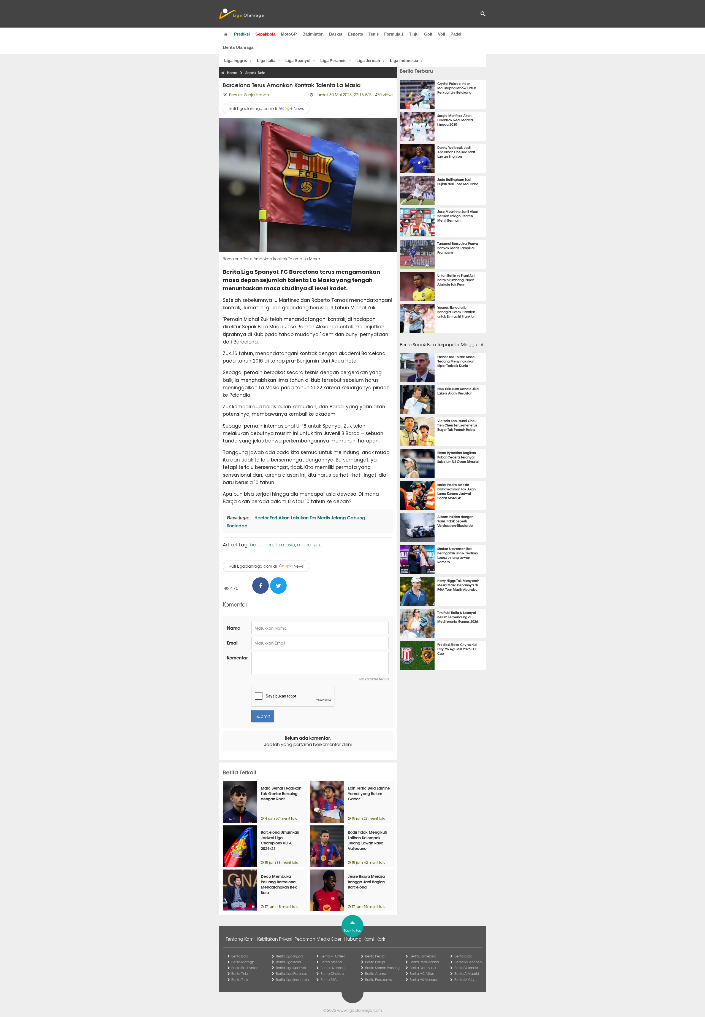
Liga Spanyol (297, 60)
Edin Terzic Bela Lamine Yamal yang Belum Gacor (369, 793)
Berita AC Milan (422, 973)
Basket (335, 34)
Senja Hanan (256, 94)
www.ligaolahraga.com (359, 1010)
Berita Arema (375, 973)
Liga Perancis (333, 60)
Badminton (313, 34)
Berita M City (464, 979)
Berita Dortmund (423, 967)
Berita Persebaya (378, 979)
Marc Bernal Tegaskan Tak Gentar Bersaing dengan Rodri (281, 793)
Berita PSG (329, 979)
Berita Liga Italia (288, 961)
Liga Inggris (235, 60)
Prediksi (242, 34)
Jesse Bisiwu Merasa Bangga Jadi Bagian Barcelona (366, 881)
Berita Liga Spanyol (291, 967)
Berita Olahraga (238, 47)
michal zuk (309, 544)
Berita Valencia (466, 967)
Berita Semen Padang (382, 967)
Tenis (373, 34)
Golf (428, 34)
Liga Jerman (368, 60)
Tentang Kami (240, 938)
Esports (355, 34)
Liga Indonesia (404, 60)
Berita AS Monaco (424, 979)
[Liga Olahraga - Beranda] (241, 13)
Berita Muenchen (468, 961)
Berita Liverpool (333, 967)
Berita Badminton (244, 967)
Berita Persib (374, 956)
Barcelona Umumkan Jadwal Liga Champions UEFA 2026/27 (280, 840)
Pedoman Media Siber (317, 938)
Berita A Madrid (466, 973)
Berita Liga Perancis (291, 973)
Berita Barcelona (423, 956)
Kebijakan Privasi (274, 938)
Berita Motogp (242, 961)
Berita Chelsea (332, 973)
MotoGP (289, 34)
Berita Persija (375, 961)
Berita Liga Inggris (289, 956)
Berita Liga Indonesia (292, 979)
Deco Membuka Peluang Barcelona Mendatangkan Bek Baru (279, 884)
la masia (285, 544)
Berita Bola (239, 956)
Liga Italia (266, 60)
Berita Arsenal (331, 961)
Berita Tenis (239, 979)
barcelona (261, 544)
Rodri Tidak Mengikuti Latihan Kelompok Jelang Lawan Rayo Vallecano (367, 840)
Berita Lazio (463, 956)
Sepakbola (265, 34)
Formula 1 (393, 34)
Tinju (414, 34)
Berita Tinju (239, 973)
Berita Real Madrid (424, 961)
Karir (380, 938)
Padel (456, 34)
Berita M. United (333, 956)
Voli (441, 34)
